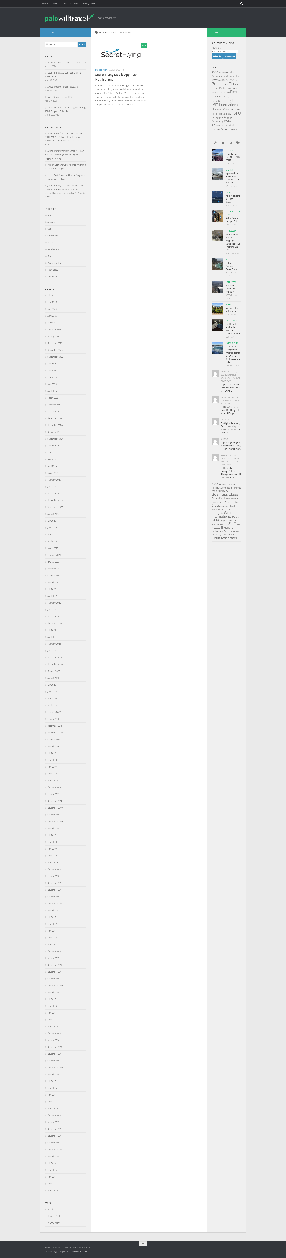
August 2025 (53, 363)
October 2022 (53, 575)
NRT (214, 113)
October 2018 (53, 814)
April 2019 (52, 773)
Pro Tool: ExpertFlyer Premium (231, 288)
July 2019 (51, 753)
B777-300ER (229, 80)
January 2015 (53, 1122)
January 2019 (53, 794)
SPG (226, 121)
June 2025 (52, 377)
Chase (228, 88)
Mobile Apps (101, 70)
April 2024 (52, 466)
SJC (222, 122)
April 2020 (52, 705)
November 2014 (55, 1136)
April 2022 (52, 596)
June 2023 (52, 527)
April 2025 (52, 391)
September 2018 (55, 821)
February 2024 (54, 480)
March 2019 (52, 780)
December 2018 (54, 801)
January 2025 (53, 411)
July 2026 (51, 295)
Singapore (219, 118)
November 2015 (55, 1054)
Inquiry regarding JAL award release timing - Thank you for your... (231, 445)
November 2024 (55, 425)
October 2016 (53, 978)
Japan (217, 109)
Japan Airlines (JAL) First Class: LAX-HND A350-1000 (63, 141)
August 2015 (53, 1074)
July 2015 (51, 1081)
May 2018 (52, 849)
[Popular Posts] (222, 143)
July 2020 (51, 685)
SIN (213, 118)
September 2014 (55, 1149)
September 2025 (55, 357)
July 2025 (51, 370)
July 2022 (51, 589)
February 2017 (54, 951)
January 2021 (53, 650)
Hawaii (231, 97)
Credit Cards (53, 235)
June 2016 (52, 1006)
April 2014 (52, 1183)
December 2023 (54, 493)
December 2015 (54, 1047)
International (229, 105)
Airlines (50, 215)
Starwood (235, 122)
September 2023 (55, 507)
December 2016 (54, 965)
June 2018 (52, 842)
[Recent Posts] (215, 143)
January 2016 (53, 1040)
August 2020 (53, 678)
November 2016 (55, 972)
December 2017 (54, 883)
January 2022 (53, 609)
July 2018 (51, 835)
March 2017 (52, 944)
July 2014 (51, 1163)
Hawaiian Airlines (217, 509)
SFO (237, 113)
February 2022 (54, 603)
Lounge (230, 109)
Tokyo (224, 125)
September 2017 (55, 903)
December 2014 (54, 1129)
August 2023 (53, 514)
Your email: (217, 47)
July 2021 (51, 630)
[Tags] (237, 143)
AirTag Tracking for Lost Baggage (62, 86)
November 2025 (55, 350)
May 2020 (52, 698)
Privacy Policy (88, 3)
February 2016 (54, 1033)
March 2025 (52, 398)
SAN (218, 113)
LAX (224, 109)
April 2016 (52, 1019)
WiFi (235, 129)
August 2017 (53, 910)
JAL (213, 109)
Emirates (220, 92)
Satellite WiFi (227, 113)
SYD (213, 125)
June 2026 (52, 302)
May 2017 (52, 931)
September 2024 (55, 439)
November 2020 (55, 664)
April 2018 (52, 855)
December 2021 (54, 616)
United (230, 125)
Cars (49, 228)
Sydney (218, 126)
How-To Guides (70, 3)
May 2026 (52, 309)
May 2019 (52, 767)
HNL (222, 101)
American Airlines (231, 76)
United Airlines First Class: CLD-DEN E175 (66, 62)
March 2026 (52, 322)
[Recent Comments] (230, 143)
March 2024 (52, 473)
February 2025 (54, 404)
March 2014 (52, 1190)
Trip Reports (53, 276)
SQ (230, 122)
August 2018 (53, 828)
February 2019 (54, 787)
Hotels (50, 242)
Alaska (223, 73)
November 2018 (55, 808)
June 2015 (52, 1088)
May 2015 (52, 1095)
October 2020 (53, 671)
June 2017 (52, 924)
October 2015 (53, 1060)
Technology (52, 269)
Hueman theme (80, 1252)
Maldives (236, 109)
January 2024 (53, 486)
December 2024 (54, 418)
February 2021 (54, 644)
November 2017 (55, 890)
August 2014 (53, 1156)
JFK (220, 109)
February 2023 (54, 555)
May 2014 (52, 1177)
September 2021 (55, 623)
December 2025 (54, 343)
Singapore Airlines (222, 529)
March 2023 (52, 548)
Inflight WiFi (221, 512)
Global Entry (224, 97)
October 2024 (53, 432)
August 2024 (53, 445)
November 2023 (55, 500)
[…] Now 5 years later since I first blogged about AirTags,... (231, 410)
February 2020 (54, 712)
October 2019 (53, 739)
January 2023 (53, 562)
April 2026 (52, 315)
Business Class (225, 83)
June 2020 (52, 691)
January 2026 (53, 336)
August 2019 (53, 746)
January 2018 (53, 876)
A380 (215, 72)
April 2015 (52, 1101)
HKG (218, 101)
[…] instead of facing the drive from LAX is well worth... (230, 387)
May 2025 (52, 384)
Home (45, 3)
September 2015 (55, 1067)
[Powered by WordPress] (56, 1252)
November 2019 (55, 732)
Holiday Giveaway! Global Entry (231, 266)
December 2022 (54, 568)
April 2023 (52, 541)
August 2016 (53, 992)
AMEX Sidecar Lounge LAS (59, 97)
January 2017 (53, 958)
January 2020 (53, 719)
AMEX (215, 80)
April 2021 (52, 637)
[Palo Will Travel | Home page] (70, 17)
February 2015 (54, 1115)
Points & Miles (54, 263)
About (55, 3)
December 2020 (54, 657)
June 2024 (52, 452)
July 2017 (51, 917)
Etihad (227, 92)
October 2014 (53, 1142)
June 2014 (52, 1170)
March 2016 (52, 1026)
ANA (220, 80)
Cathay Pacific (219, 88)
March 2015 (52, 1108)
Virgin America (222, 129)
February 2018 (54, 869)
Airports (51, 222)
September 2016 (55, 985)
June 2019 (52, 760)
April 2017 (52, 937)
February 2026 (54, 329)
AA (220, 72)
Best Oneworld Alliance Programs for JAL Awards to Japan (65, 193)
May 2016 (52, 1013)
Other (50, 256)
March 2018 (52, 862)
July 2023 (51, 521)
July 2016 (51, 999)
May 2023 (52, 534)
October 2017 (53, 896)
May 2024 (52, 459)
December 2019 (54, 726)
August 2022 (53, 582)
